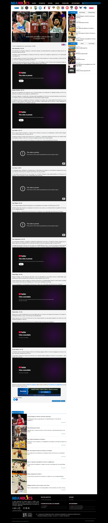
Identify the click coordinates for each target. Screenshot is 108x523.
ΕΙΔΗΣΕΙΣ (34, 3)
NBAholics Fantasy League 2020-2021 (83, 70)
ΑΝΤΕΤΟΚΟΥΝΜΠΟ (76, 3)
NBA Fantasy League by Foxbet (81, 53)
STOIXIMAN (44, 506)
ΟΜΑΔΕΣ (57, 3)
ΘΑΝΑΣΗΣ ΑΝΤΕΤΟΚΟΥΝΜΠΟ (76, 507)
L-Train (71, 499)
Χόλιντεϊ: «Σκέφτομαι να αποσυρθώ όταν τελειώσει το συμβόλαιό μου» (40, 462)
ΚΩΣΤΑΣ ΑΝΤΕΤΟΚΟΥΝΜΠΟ (76, 508)
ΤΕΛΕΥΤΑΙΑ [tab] (72, 12)
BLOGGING (50, 3)
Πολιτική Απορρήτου (46, 499)
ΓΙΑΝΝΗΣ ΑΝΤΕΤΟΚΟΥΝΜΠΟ (76, 506)
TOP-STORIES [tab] (91, 43)
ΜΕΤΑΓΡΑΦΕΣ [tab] (82, 12)
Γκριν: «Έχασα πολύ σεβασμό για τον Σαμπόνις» (36, 439)
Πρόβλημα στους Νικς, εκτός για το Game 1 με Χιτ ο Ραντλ (38, 485)
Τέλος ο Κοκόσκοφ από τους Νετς (33, 427)
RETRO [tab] (82, 43)
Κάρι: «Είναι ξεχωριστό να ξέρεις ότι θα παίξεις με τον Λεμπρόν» (39, 450)
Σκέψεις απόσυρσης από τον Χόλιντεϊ (34, 474)
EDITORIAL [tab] (73, 43)
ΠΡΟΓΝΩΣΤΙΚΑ (42, 3)
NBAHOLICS (26, 521)
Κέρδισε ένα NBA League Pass (81, 48)
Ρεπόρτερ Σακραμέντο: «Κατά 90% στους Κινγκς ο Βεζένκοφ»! (39, 416)
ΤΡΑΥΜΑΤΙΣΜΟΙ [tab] (91, 12)
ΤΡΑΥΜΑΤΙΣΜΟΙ (65, 3)
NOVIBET (44, 507)
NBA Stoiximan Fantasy (80, 59)
